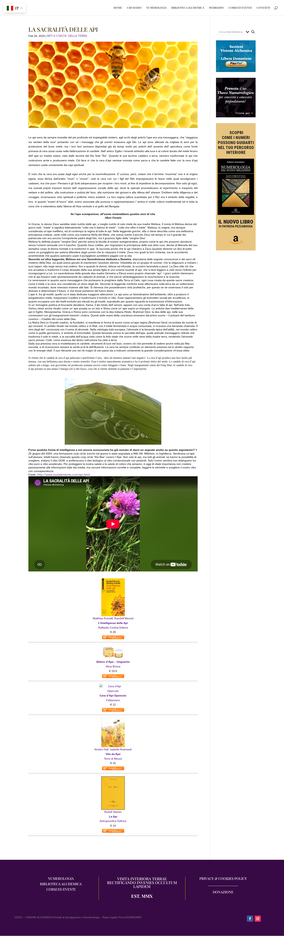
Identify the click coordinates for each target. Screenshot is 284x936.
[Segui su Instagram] (258, 919)
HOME (118, 7)
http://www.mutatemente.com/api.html (63, 474)
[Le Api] (113, 778)
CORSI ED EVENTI (240, 7)
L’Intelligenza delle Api (113, 623)
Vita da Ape (113, 754)
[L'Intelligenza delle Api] (113, 580)
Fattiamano (113, 700)
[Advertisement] (236, 327)
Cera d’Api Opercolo (113, 695)
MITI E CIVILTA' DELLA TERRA (67, 36)
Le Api (113, 816)
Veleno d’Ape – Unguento (113, 661)
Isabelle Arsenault (121, 749)
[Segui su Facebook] (250, 919)
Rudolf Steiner (113, 811)
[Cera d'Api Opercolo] (113, 686)
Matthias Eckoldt (103, 618)
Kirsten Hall (101, 749)
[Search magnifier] (253, 32)
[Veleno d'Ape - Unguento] (113, 647)
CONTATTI (263, 7)
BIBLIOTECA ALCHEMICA (187, 7)
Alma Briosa (113, 666)
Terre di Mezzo (113, 758)
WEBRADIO (216, 7)
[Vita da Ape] (113, 720)
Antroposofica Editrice (113, 821)
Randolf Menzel (123, 618)
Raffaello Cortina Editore (113, 627)
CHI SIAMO (134, 7)
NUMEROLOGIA (156, 7)
